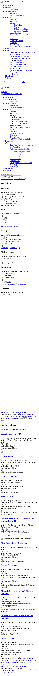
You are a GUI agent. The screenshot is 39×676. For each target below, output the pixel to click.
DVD (7, 261)
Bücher (9, 258)
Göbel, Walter (10, 195)
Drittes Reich (9, 278)
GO (23, 82)
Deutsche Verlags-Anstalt (13, 239)
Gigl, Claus (9, 199)
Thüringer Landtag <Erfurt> (14, 197)
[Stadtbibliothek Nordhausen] (11, 2)
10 (13, 416)
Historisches (9, 282)
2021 (6, 222)
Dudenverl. (9, 246)
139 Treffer (19, 418)
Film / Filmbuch (10, 280)
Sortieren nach (6, 414)
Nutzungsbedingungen (8, 672)
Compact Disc (10, 263)
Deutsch (9, 295)
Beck (7, 237)
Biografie (8, 275)
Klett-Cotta (9, 244)
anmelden (4, 86)
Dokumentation (10, 273)
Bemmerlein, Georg (12, 203)
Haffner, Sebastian (11, 201)
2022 (6, 220)
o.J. (6, 216)
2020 (6, 225)
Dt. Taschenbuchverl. (12, 241)
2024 (6, 218)
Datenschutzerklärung (8, 670)
